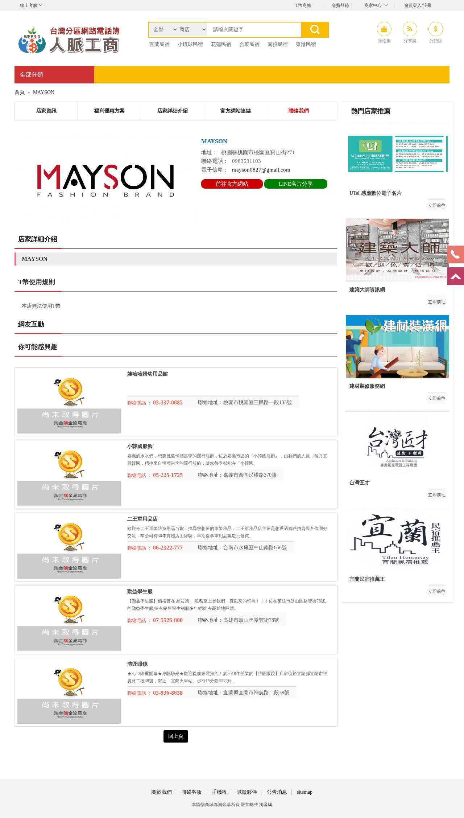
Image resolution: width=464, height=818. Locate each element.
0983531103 (246, 161)
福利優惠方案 (109, 111)
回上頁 (175, 736)
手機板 (219, 792)
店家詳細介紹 (172, 111)
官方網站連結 (235, 111)
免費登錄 (340, 5)
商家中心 (373, 5)
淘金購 (265, 804)
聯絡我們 (299, 111)
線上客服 (28, 5)
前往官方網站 (232, 184)
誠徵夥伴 (247, 792)
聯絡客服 (192, 792)
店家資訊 (46, 111)
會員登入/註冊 (417, 5)
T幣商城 (303, 5)
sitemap (304, 792)
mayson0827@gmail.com (261, 170)
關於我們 (162, 792)
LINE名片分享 (296, 184)
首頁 (19, 92)
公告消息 (277, 792)
